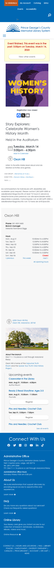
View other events (27, 56)
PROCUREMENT (21, 551)
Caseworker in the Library (21, 378)
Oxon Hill (19, 159)
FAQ (40, 546)
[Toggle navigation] (4, 35)
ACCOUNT (34, 551)
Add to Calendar (21, 153)
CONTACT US (8, 546)
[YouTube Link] (31, 445)
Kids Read (29, 177)
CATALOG (8, 551)
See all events (42, 428)
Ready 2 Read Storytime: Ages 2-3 (26, 390)
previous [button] (10, 258)
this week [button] (27, 258)
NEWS (27, 553)
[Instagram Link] (25, 445)
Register (29, 402)
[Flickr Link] (20, 445)
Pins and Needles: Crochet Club (25, 408)
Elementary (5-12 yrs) (22, 174)
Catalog (37, 3)
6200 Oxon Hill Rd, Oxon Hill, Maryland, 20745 (24, 321)
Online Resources (11, 534)
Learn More (8, 494)
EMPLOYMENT (21, 548)
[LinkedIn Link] (37, 445)
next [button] (45, 258)
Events (20, 9)
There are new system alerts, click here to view (26, 561)
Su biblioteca (11, 3)
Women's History (19, 177)
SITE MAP (44, 551)
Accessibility (31, 9)
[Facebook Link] (8, 445)
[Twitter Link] (14, 445)
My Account (25, 3)
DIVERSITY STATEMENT (38, 548)
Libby (46, 3)
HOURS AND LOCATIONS (26, 546)
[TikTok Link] (42, 445)
